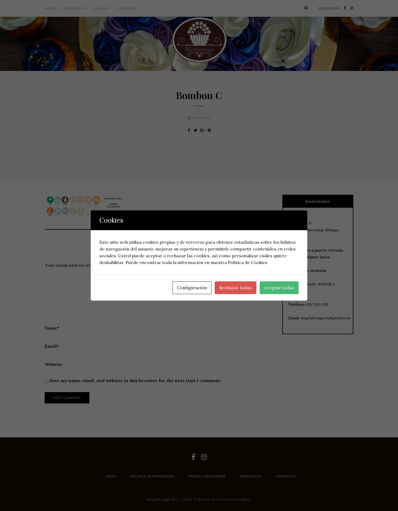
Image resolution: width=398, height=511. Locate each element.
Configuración (192, 287)
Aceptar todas (279, 287)
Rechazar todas (235, 287)
